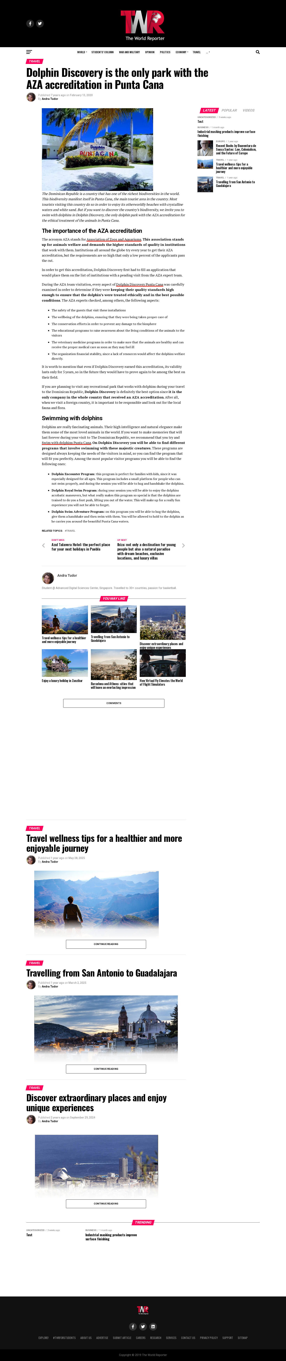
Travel (197, 52)
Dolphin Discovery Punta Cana (139, 284)
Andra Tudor (50, 98)
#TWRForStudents (64, 1338)
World (81, 52)
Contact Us (188, 1338)
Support (227, 1338)
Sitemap (243, 1338)
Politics (165, 52)
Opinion (149, 52)
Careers (141, 1338)
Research (155, 1338)
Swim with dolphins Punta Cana (66, 442)
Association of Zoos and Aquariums (114, 239)
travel (70, 531)
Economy (181, 52)
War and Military (129, 52)
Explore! (43, 1338)
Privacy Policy (209, 1338)
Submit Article (122, 1338)
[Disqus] (114, 756)
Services (171, 1338)
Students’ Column (102, 52)
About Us (86, 1338)
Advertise (102, 1338)
